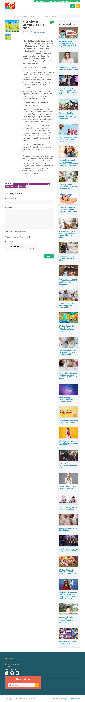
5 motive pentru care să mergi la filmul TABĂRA (68, 550)
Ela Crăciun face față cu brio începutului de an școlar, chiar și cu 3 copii (68, 67)
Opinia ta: (10, 207)
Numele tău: (11, 198)
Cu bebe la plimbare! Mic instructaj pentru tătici (67, 258)
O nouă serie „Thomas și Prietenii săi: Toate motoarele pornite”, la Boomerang (68, 115)
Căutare (32, 16)
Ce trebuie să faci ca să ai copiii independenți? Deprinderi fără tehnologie (68, 281)
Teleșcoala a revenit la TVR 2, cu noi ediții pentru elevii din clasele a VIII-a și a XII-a (68, 595)
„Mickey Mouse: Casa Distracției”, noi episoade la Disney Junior (67, 328)
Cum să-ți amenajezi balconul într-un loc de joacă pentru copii (68, 186)
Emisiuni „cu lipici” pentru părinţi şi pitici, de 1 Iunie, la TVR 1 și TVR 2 (68, 91)
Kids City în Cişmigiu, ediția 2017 (48, 16)
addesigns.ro (65, 699)
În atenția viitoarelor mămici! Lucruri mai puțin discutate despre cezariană (68, 210)
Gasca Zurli (22, 186)
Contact (9, 666)
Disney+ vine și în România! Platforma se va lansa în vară (68, 399)
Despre (9, 661)
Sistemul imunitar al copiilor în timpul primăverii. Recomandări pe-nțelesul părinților (68, 163)
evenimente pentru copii (42, 184)
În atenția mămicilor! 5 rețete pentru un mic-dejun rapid (67, 305)
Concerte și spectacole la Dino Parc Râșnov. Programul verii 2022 (68, 139)
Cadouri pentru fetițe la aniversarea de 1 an (68, 421)
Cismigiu (25, 184)
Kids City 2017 (17, 184)
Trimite (49, 256)
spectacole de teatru (12, 186)
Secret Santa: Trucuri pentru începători (67, 487)
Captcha (10, 241)
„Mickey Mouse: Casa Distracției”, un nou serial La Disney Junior (68, 571)
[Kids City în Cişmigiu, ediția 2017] (12, 26)
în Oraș (14, 16)
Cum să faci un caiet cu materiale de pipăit (68, 508)
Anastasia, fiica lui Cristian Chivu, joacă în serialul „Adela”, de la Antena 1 (68, 619)
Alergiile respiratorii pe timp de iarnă (68, 529)
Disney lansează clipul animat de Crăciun (67, 642)
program (31, 184)
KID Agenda (23, 16)
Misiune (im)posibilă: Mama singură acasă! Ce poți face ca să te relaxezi (68, 234)
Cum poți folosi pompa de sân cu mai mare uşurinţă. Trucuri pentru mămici (68, 376)
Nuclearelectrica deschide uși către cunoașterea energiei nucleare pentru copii (67, 44)
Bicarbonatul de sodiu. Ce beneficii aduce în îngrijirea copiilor (68, 352)
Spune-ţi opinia (40, 32)
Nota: (9, 237)
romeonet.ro (75, 699)
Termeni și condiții (13, 664)
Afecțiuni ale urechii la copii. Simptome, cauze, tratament (68, 443)
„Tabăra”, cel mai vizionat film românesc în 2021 (68, 465)
